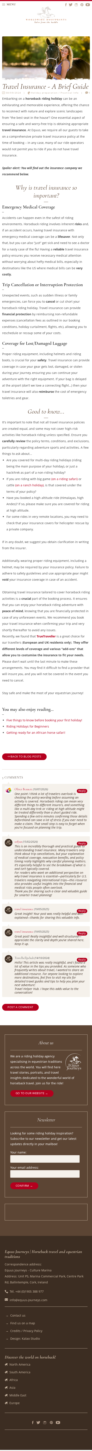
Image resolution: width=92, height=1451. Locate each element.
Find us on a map (22, 1323)
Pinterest (51, 1422)
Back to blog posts (26, 756)
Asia (12, 1388)
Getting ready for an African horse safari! (35, 733)
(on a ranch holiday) (29, 485)
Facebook (33, 1422)
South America (19, 1372)
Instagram (45, 1422)
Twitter (38, 1422)
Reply (82, 791)
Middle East (17, 1395)
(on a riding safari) (64, 479)
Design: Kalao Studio (25, 1338)
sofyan (18, 842)
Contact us (17, 1315)
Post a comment (20, 1007)
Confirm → (24, 1186)
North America (19, 1364)
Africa (13, 1380)
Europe (14, 1403)
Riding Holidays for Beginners (27, 726)
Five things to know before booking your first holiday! (44, 720)
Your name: (18, 1152)
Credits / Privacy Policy (26, 1331)
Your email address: (24, 1167)
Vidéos (58, 1422)
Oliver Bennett (23, 789)
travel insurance (24, 909)
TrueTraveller (46, 636)
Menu (11, 4)
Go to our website (30, 1093)
